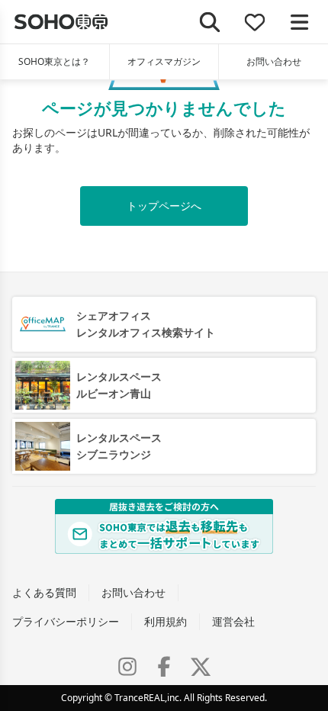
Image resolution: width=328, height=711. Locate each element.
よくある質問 (44, 592)
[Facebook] (164, 666)
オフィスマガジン (164, 61)
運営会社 (233, 621)
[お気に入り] (255, 21)
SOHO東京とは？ (54, 61)
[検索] (210, 21)
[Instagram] (127, 666)
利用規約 (165, 621)
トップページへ (164, 205)
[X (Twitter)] (200, 666)
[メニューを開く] (299, 21)
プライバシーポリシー (65, 621)
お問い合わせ (273, 61)
